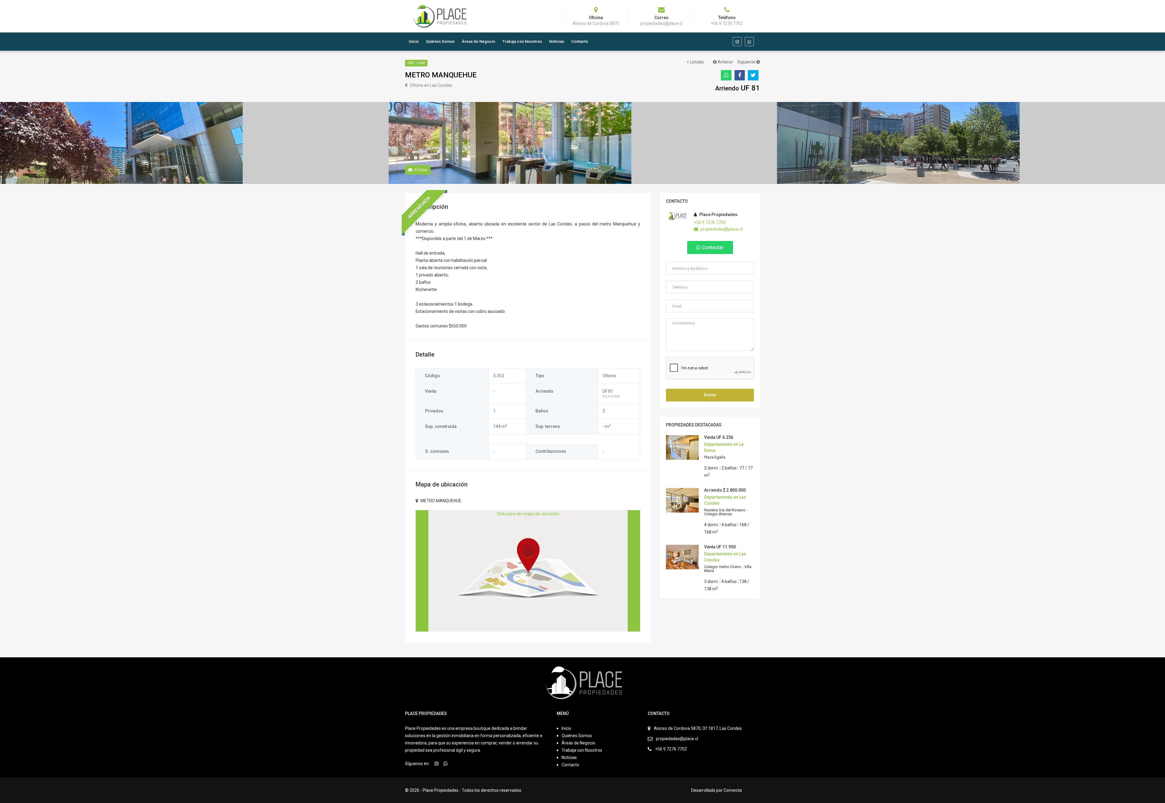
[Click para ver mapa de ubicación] (528, 570)
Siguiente (746, 61)
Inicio (414, 41)
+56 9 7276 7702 (710, 222)
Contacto (579, 41)
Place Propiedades (718, 214)
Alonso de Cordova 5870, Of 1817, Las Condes (698, 728)
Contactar (712, 247)
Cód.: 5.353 (416, 63)
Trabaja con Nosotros (522, 41)
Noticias (556, 41)
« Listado (695, 61)
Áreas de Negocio (478, 41)
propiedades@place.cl (721, 229)
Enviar (710, 394)
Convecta (733, 790)
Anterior (725, 61)
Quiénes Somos (440, 41)
